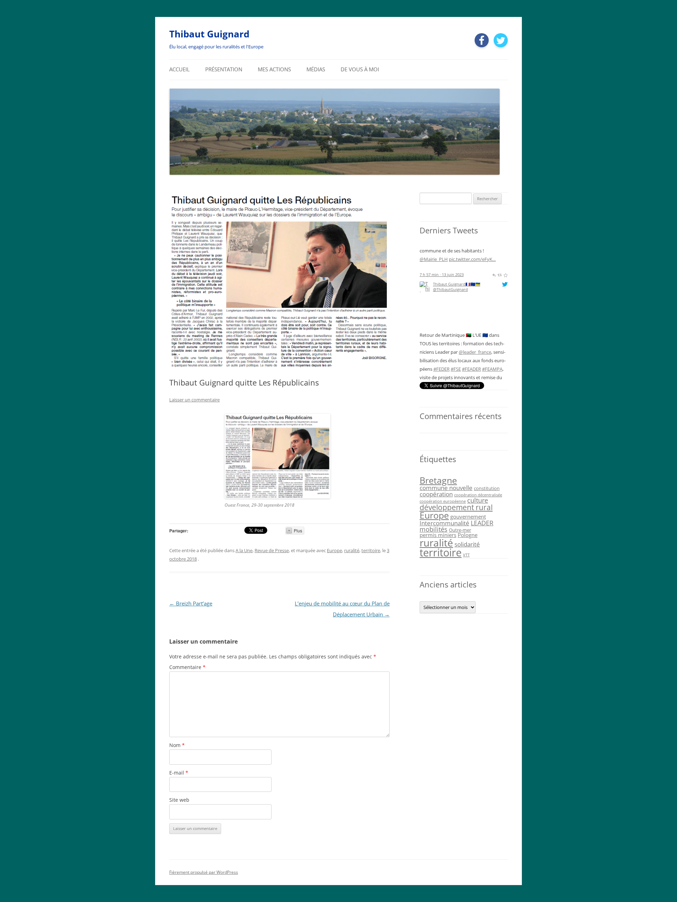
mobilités (433, 529)
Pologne (467, 534)
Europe (334, 550)
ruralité (351, 550)
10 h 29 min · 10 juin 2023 (443, 375)
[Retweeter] (499, 375)
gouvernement (468, 516)
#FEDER (441, 334)
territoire (370, 550)
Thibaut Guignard (209, 34)
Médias (315, 69)
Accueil (179, 69)
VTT (466, 554)
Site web (179, 799)
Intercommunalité (444, 523)
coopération (436, 494)
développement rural (456, 507)
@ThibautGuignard (450, 255)
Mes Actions (274, 69)
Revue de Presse (272, 550)
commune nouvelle (446, 488)
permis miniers (438, 534)
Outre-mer (460, 530)
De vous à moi (360, 69)
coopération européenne (443, 501)
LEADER (482, 523)
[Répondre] (494, 375)
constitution (487, 488)
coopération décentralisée (478, 494)
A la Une (244, 550)
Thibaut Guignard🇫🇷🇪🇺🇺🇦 (456, 249)
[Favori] (505, 375)
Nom (177, 745)
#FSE (456, 334)
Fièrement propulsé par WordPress (203, 872)
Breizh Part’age (190, 603)
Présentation (223, 69)
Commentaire (187, 667)
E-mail (178, 772)
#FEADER (471, 334)
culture (477, 500)
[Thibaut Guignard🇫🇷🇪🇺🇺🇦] (425, 294)
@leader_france (475, 318)
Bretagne (438, 480)
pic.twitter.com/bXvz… (443, 360)
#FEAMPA (492, 334)
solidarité (467, 544)
